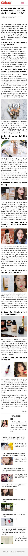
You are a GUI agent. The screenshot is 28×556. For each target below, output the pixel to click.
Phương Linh (15, 416)
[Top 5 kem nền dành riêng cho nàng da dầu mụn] (7, 507)
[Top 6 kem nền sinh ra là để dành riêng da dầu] (7, 522)
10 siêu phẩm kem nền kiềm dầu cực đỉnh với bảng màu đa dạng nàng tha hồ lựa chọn (14, 470)
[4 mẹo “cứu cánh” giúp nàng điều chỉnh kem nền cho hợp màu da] (7, 492)
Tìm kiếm (23, 5)
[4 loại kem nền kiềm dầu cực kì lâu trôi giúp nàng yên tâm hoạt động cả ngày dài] (7, 446)
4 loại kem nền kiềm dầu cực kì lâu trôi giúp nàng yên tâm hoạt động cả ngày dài (13, 438)
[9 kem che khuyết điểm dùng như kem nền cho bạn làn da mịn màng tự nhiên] (7, 461)
